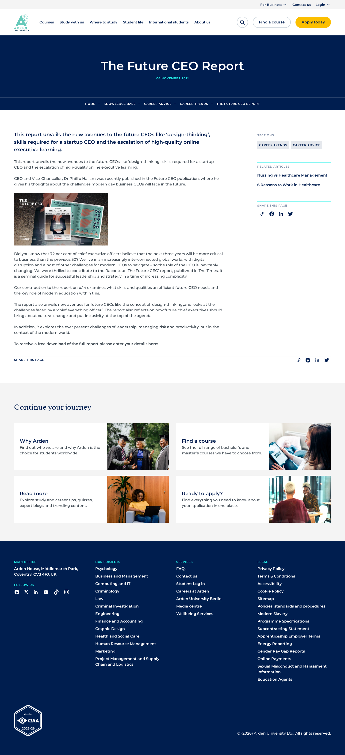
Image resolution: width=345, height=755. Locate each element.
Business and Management (121, 576)
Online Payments (274, 659)
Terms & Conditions (276, 576)
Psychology (106, 568)
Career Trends (194, 104)
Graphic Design (110, 629)
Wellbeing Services (194, 614)
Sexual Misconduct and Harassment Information (292, 669)
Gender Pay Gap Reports (281, 651)
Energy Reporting (274, 644)
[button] (274, 4)
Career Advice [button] (306, 145)
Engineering (107, 614)
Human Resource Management (125, 644)
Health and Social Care (117, 636)
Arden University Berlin (199, 598)
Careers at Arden (192, 591)
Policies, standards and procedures (291, 606)
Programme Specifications (283, 621)
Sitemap (265, 598)
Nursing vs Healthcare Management (292, 175)
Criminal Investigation (117, 606)
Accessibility (269, 583)
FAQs (181, 568)
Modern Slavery (272, 614)
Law (99, 598)
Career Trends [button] (273, 145)
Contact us (301, 5)
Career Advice (158, 104)
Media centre (189, 606)
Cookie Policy (270, 591)
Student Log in (190, 583)
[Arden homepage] (21, 22)
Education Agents (274, 679)
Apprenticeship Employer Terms (288, 636)
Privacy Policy (270, 568)
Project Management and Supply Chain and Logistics (127, 662)
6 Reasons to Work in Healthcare (288, 185)
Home (90, 104)
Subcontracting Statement (283, 629)
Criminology (107, 591)
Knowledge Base (120, 104)
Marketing (105, 651)
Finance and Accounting (119, 621)
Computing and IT (112, 583)
